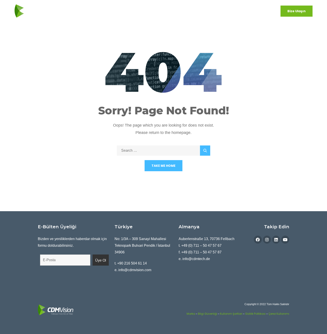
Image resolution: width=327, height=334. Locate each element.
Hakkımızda (98, 11)
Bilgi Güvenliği (207, 314)
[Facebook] (258, 240)
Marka (191, 314)
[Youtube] (285, 240)
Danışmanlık (169, 11)
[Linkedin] (276, 240)
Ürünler (119, 11)
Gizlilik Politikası (255, 314)
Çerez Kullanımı (278, 314)
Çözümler (142, 11)
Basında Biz (225, 11)
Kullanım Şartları (231, 314)
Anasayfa (76, 11)
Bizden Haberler (198, 11)
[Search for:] (163, 150)
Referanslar (249, 11)
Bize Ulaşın (296, 11)
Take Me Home (163, 165)
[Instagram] (267, 240)
